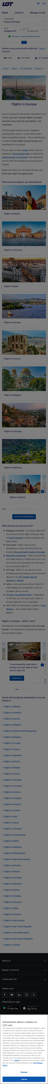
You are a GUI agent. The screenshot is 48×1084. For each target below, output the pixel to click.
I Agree (24, 1079)
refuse (17, 1060)
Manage (24, 1072)
